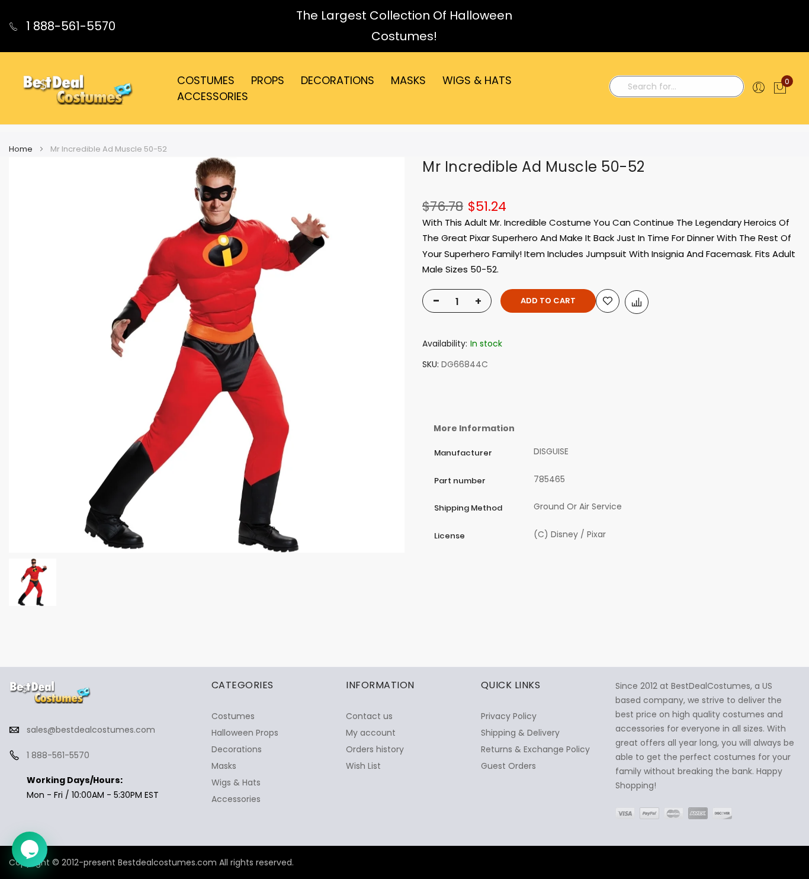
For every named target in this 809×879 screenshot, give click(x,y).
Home (21, 149)
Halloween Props (244, 733)
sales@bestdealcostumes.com (91, 730)
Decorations (236, 749)
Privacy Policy (509, 716)
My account (371, 733)
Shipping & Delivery (520, 733)
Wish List (363, 766)
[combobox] (676, 86)
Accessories (236, 799)
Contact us (369, 716)
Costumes (233, 716)
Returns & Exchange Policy (535, 749)
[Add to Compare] (637, 302)
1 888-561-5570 (69, 26)
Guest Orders (508, 766)
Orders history (375, 749)
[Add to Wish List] (607, 301)
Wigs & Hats (236, 782)
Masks (223, 766)
